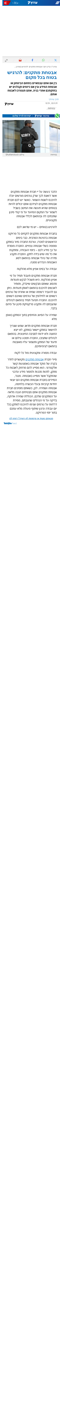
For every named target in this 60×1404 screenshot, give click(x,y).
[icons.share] (5, 3)
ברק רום (44, 67)
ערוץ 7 (51, 67)
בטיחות (49, 108)
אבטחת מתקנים (32, 359)
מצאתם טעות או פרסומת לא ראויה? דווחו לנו (29, 418)
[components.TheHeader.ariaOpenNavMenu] (50, 2)
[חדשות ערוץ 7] (30, 2)
